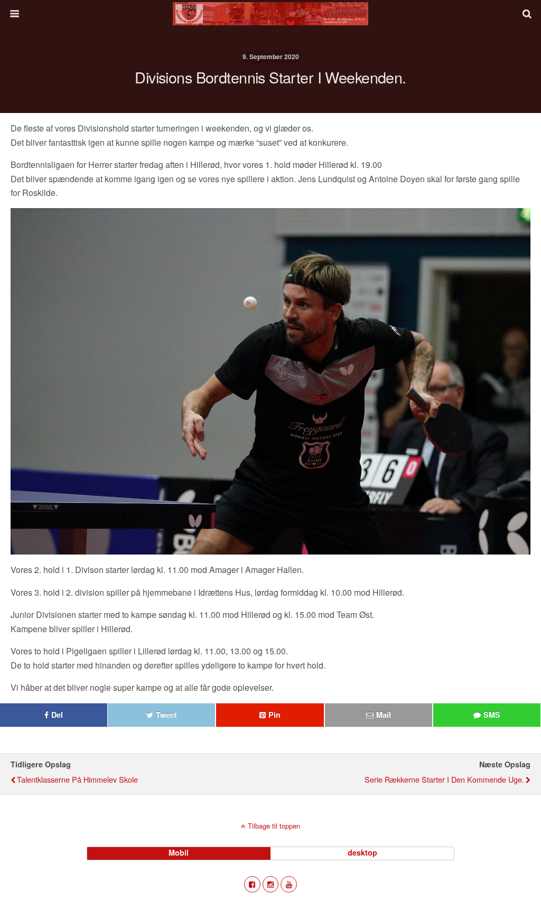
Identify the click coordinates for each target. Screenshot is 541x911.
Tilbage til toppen (274, 826)
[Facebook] (252, 884)
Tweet (166, 714)
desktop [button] (362, 852)
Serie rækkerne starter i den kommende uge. (444, 779)
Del (57, 714)
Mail (383, 714)
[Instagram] (271, 884)
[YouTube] (289, 884)
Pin (274, 714)
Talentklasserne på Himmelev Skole (77, 779)
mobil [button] (179, 852)
